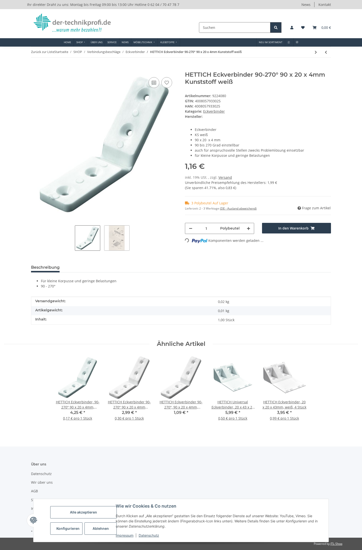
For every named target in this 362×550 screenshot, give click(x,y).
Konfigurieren (68, 528)
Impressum (124, 535)
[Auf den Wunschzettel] (166, 82)
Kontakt (324, 4)
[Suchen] (275, 27)
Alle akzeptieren (83, 512)
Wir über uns (42, 482)
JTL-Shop (336, 544)
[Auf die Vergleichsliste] (153, 82)
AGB (34, 491)
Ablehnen (101, 528)
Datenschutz (149, 535)
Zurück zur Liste (42, 52)
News (306, 4)
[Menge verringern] (190, 228)
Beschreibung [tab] (45, 267)
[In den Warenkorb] (35, 68)
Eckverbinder (214, 111)
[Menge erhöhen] (248, 228)
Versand (225, 177)
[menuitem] (68, 42)
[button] (291, 27)
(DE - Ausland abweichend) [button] (238, 208)
